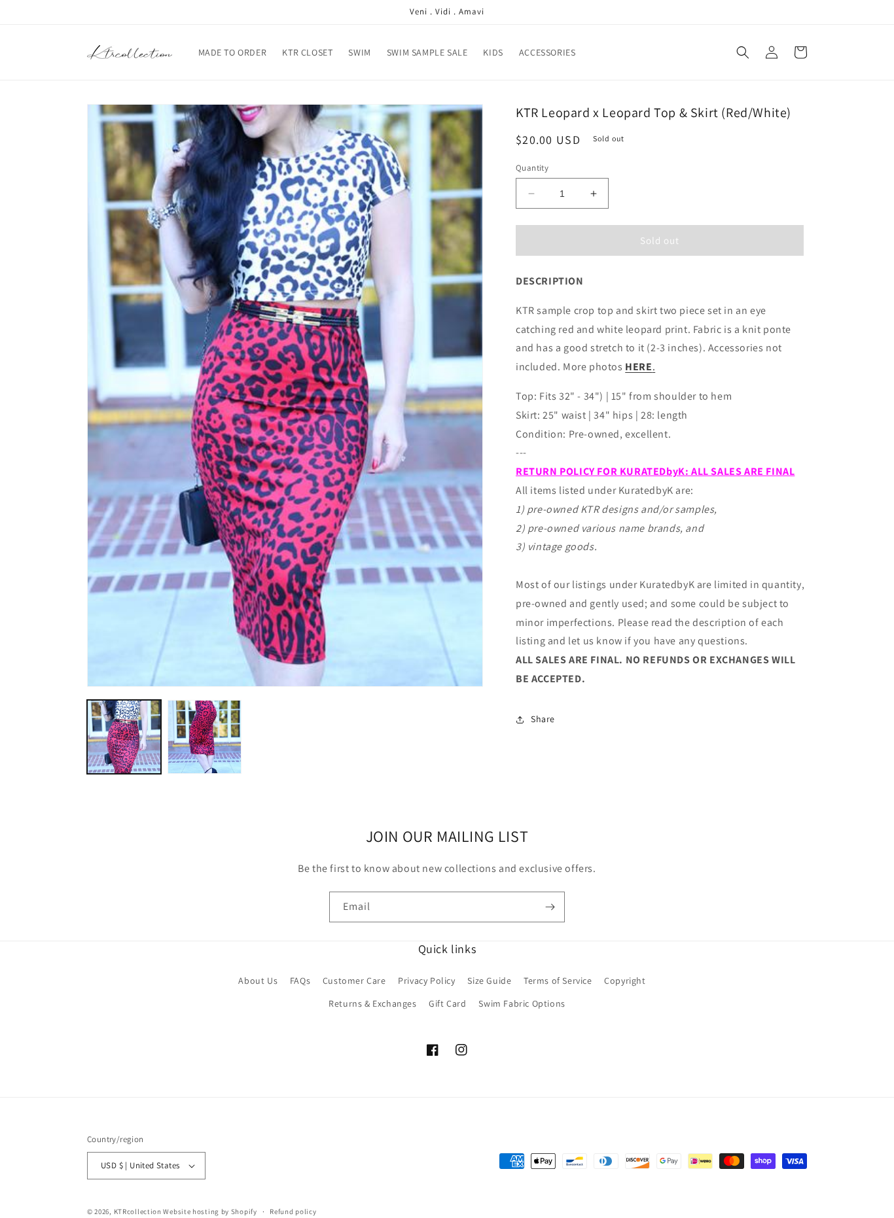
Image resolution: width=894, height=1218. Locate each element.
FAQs (300, 980)
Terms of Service (558, 980)
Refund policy (293, 1211)
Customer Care (354, 980)
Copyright (624, 980)
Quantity (532, 167)
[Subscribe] (549, 907)
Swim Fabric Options (521, 1003)
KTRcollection (138, 1211)
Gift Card (447, 1003)
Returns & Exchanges (372, 1003)
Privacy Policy (426, 980)
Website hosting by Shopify (210, 1211)
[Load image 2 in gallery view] (204, 737)
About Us (257, 980)
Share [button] (543, 719)
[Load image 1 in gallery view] (124, 737)
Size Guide (489, 980)
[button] (742, 52)
